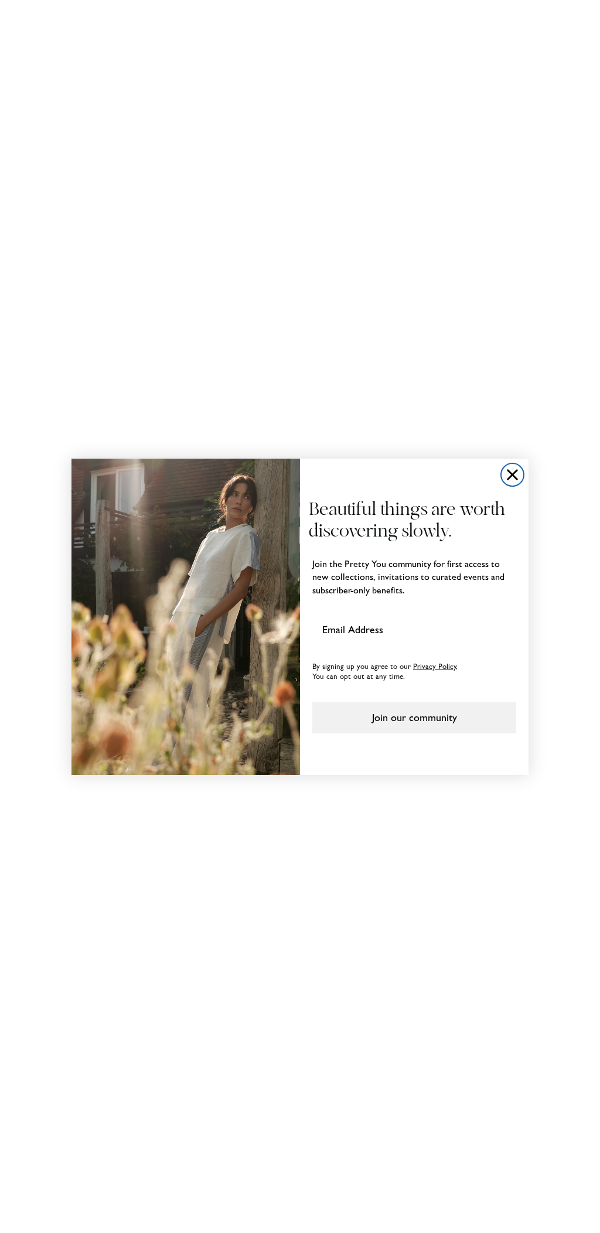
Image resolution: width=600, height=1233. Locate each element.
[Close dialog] (512, 474)
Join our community (414, 717)
